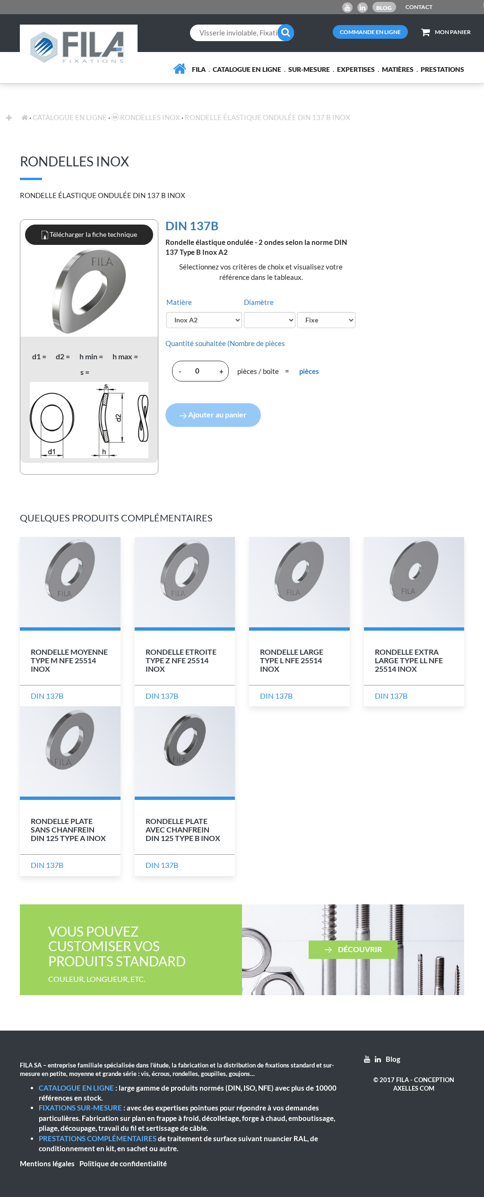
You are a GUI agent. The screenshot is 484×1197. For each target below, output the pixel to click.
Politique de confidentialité (123, 1163)
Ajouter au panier (217, 414)
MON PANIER (453, 31)
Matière (179, 302)
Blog (384, 7)
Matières (398, 69)
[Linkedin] (362, 7)
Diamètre (259, 302)
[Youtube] (347, 7)
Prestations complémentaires (97, 1138)
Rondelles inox (149, 117)
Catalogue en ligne (247, 69)
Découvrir (359, 948)
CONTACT (419, 6)
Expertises (356, 69)
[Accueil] (179, 68)
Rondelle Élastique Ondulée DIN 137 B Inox (267, 117)
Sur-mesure (309, 69)
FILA (199, 69)
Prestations (442, 69)
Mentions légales (47, 1163)
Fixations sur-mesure (80, 1107)
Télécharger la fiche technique (92, 234)
